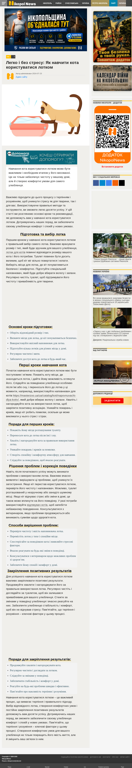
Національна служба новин (116, 340)
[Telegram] (102, 183)
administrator (26, 73)
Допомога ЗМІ (95, 757)
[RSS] (115, 183)
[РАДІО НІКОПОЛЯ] (112, 78)
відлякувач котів (37, 504)
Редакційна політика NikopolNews (74, 757)
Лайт (113, 3)
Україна (85, 3)
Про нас (115, 757)
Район (58, 3)
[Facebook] (96, 183)
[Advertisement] (41, 305)
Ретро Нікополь (99, 3)
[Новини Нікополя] (22, 5)
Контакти (106, 757)
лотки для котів (15, 252)
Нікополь (47, 3)
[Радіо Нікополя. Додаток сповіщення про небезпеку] (112, 37)
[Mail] (122, 183)
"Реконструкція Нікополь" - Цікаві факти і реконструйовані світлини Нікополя (112, 260)
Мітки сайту (125, 757)
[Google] (109, 183)
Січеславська (71, 3)
